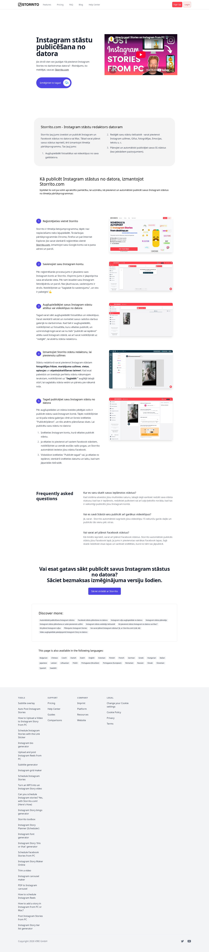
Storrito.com (62, 69)
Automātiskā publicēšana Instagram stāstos (57, 620)
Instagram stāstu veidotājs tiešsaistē (100, 624)
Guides (51, 714)
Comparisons (55, 720)
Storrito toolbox (26, 819)
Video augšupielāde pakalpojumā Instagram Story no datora (63, 632)
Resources (82, 714)
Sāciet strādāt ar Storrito (104, 591)
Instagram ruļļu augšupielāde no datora (126, 620)
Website (81, 720)
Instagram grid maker (30, 770)
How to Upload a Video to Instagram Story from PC (30, 721)
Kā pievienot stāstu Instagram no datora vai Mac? (137, 624)
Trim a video (24, 870)
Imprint (81, 703)
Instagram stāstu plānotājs (156, 620)
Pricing (60, 4)
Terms (110, 723)
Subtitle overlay (26, 703)
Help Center (94, 4)
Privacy (110, 718)
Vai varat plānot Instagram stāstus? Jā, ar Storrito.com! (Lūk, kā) (115, 628)
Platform (82, 708)
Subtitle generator (28, 764)
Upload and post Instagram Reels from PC (30, 756)
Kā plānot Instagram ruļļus (50, 628)
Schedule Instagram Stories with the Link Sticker (29, 734)
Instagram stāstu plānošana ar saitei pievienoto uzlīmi (61, 624)
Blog (81, 4)
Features (47, 4)
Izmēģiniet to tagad (50, 82)
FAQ (71, 4)
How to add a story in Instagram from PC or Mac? (30, 907)
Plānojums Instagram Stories (75, 628)
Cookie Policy (114, 712)
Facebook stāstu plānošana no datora (92, 620)
